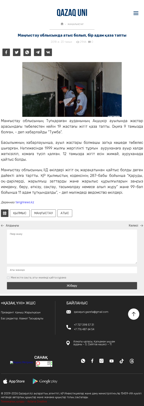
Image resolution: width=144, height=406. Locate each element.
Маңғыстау (43, 213)
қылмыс (19, 213)
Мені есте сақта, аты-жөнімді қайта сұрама (38, 277)
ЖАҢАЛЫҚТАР (75, 24)
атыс (65, 213)
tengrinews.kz (25, 202)
